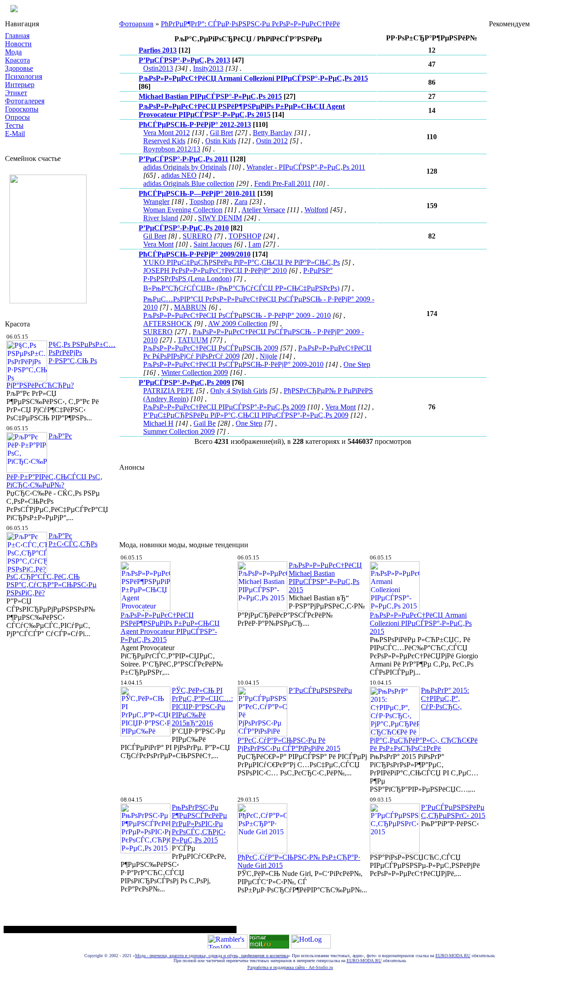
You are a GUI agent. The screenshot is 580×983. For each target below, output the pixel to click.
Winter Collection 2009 (194, 372)
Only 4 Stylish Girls (238, 390)
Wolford (316, 210)
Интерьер (19, 84)
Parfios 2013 (158, 50)
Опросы (17, 117)
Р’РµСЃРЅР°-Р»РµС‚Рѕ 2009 (184, 382)
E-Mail (15, 133)
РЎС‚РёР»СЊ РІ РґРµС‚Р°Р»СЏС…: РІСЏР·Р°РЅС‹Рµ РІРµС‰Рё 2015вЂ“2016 (202, 706)
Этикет (16, 93)
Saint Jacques (212, 244)
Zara (240, 201)
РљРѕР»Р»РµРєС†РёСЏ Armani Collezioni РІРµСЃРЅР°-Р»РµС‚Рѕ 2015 (253, 78)
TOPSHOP (244, 236)
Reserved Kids (164, 141)
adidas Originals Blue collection (188, 183)
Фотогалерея (24, 101)
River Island (160, 218)
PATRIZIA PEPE (168, 390)
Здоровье (19, 68)
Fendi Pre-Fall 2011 (282, 183)
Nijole (268, 356)
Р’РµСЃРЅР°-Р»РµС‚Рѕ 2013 (184, 60)
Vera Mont (158, 244)
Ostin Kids (220, 141)
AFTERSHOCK (167, 323)
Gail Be (204, 423)
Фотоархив (136, 24)
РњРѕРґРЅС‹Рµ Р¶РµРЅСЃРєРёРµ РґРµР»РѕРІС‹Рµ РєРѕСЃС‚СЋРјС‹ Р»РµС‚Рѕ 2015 (199, 823)
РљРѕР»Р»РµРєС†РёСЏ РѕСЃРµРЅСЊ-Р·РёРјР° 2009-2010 (233, 364)
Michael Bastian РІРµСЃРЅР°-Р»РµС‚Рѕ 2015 (210, 96)
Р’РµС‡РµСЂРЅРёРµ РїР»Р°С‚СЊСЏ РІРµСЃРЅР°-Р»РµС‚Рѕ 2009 (245, 415)
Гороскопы (22, 109)
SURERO (197, 236)
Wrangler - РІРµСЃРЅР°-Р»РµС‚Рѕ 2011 (305, 167)
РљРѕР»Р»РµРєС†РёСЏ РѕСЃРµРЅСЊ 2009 (210, 348)
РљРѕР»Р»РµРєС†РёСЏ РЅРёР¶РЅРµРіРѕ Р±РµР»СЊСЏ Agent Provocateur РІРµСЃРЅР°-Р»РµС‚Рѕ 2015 (242, 110)
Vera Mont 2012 (166, 132)
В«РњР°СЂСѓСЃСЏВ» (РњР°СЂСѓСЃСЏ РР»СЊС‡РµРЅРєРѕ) (241, 288)
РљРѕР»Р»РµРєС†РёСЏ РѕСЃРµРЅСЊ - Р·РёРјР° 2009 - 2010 (237, 315)
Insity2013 (208, 68)
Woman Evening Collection (182, 210)
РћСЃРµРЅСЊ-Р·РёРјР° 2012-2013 (195, 124)
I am (254, 244)
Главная (17, 35)
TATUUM (193, 340)
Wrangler (156, 201)
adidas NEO (179, 175)
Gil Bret (221, 132)
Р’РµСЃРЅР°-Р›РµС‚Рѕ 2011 (183, 159)
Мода (13, 52)
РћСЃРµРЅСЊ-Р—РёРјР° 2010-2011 (197, 193)
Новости (18, 44)
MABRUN (190, 307)
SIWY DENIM (220, 218)
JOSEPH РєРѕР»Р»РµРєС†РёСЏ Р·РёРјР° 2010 (215, 270)
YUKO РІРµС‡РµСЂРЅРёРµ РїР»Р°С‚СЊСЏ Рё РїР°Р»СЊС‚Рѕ (241, 262)
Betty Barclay (272, 132)
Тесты (14, 125)
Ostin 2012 (272, 141)
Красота (17, 60)
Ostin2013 (158, 68)
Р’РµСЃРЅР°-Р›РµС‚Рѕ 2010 (184, 228)
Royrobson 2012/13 (171, 149)
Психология (23, 76)
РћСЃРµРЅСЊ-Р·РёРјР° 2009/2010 (195, 254)
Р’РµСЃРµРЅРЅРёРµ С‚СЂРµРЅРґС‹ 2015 (453, 811)
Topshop (201, 201)
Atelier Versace (263, 210)
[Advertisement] (284, 503)
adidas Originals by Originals (185, 167)
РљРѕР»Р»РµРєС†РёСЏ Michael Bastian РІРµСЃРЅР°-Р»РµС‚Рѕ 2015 (325, 577)
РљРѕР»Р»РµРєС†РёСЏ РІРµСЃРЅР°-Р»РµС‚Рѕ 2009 (224, 407)
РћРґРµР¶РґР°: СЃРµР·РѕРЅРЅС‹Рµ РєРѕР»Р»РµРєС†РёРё (250, 24)
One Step (356, 364)
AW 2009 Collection (237, 323)
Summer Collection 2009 (179, 431)
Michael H (158, 423)
